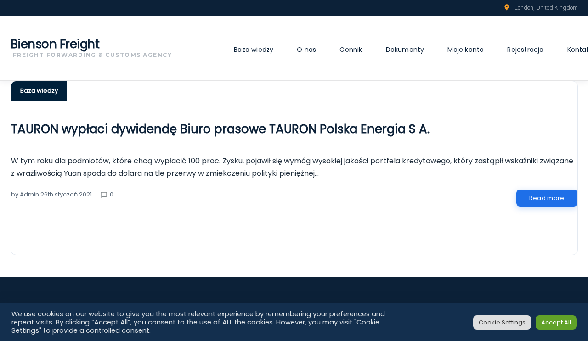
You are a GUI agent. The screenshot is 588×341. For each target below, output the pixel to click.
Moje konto (465, 49)
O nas (306, 49)
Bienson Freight (55, 44)
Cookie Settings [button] (502, 322)
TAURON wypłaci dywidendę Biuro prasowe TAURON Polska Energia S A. (220, 129)
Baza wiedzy (253, 49)
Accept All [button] (556, 322)
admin (29, 194)
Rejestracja (525, 49)
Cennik (350, 49)
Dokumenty (405, 49)
